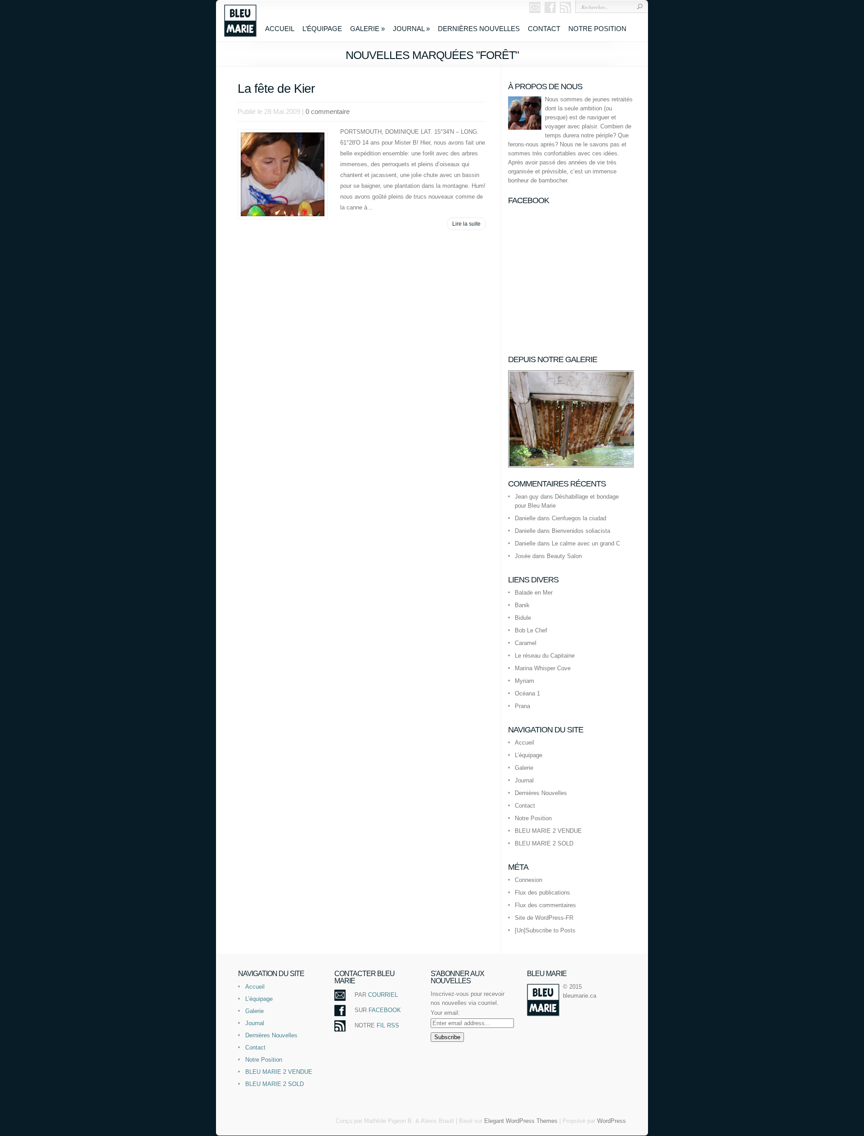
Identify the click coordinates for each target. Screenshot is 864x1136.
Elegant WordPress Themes (521, 1121)
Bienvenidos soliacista (581, 530)
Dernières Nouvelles (479, 28)
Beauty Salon (564, 556)
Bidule (523, 617)
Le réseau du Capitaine (545, 655)
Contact (544, 28)
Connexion (528, 880)
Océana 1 (527, 693)
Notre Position (597, 28)
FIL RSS (388, 1025)
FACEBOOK (385, 1010)
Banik (522, 605)
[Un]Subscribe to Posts (545, 930)
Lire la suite (466, 224)
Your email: (445, 1012)
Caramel (525, 643)
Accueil (279, 28)
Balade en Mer (534, 592)
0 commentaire (328, 111)
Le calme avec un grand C (586, 543)
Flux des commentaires (545, 905)
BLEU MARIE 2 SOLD (544, 843)
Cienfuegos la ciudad (579, 518)
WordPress (611, 1121)
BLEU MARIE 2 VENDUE (548, 830)
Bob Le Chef (531, 630)
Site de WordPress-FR (544, 917)
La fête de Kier (276, 88)
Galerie (367, 28)
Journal (411, 28)
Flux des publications (542, 892)
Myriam (524, 680)
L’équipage (322, 28)
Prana (522, 706)
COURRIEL (383, 994)
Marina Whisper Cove (543, 668)
